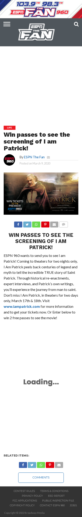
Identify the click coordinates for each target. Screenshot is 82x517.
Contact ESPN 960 (52, 505)
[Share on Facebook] (18, 223)
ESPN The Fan (34, 157)
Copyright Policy (22, 505)
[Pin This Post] (45, 223)
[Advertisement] (41, 74)
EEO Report (56, 495)
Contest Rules (24, 491)
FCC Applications (25, 500)
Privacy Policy (32, 495)
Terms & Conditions (54, 491)
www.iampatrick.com (22, 306)
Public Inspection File (58, 500)
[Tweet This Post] (27, 223)
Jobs (73, 505)
